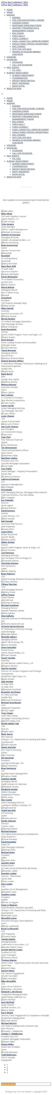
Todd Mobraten (9, 1054)
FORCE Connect (20, 38)
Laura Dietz (7, 531)
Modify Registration (23, 80)
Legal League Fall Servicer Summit (30, 41)
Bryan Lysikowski (9, 928)
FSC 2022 (16, 70)
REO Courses (18, 46)
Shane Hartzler (8, 747)
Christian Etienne (9, 563)
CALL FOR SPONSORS (22, 65)
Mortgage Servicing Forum (26, 25)
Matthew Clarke (9, 458)
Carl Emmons (7, 552)
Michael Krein (8, 852)
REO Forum (18, 33)
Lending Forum (20, 22)
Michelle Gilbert (9, 637)
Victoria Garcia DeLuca (12, 626)
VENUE (10, 12)
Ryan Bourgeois (9, 329)
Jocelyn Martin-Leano (11, 949)
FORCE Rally (18, 36)
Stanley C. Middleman (12, 1033)
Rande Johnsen (8, 821)
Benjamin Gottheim (11, 692)
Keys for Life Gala (21, 49)
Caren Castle (7, 405)
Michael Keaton (9, 831)
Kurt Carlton (7, 395)
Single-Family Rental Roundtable (30, 43)
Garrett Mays (7, 970)
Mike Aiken (6, 213)
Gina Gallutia (7, 616)
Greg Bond (6, 297)
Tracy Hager (7, 713)
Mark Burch (6, 374)
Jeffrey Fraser (8, 594)
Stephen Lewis (8, 894)
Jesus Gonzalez (8, 647)
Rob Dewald (7, 521)
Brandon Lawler (9, 873)
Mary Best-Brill (8, 266)
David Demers (8, 510)
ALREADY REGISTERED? (18, 72)
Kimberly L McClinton (11, 991)
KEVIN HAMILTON (10, 723)
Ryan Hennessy (8, 768)
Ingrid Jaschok (8, 810)
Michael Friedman (10, 605)
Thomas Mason (9, 960)
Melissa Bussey (8, 384)
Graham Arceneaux (10, 234)
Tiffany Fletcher (9, 584)
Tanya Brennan (8, 350)
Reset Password (20, 83)
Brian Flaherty (8, 573)
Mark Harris (7, 734)
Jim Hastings (7, 757)
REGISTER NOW (14, 88)
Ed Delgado (6, 489)
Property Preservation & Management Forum (25, 29)
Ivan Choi (6, 437)
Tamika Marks (8, 939)
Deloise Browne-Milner (12, 361)
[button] (8, 1084)
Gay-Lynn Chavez (9, 426)
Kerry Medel (7, 1012)
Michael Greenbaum (11, 702)
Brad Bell (5, 255)
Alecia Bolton (7, 287)
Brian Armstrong (9, 245)
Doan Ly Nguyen (9, 905)
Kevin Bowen (7, 340)
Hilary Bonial (7, 308)
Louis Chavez (7, 416)
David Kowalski (8, 842)
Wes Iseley (6, 800)
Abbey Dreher (8, 542)
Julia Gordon (7, 681)
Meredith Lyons (9, 918)
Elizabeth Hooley (9, 789)
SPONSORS (12, 59)
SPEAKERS (11, 57)
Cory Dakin (6, 468)
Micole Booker (8, 319)
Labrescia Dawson (10, 479)
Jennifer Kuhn (8, 863)
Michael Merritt (9, 1023)
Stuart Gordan (8, 658)
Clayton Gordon (9, 668)
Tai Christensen (9, 447)
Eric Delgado (7, 500)
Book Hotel (18, 86)
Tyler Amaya (7, 224)
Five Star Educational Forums (28, 20)
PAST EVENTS (13, 67)
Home (9, 9)
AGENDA (11, 15)
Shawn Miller (7, 1044)
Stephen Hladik (8, 778)
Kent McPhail (7, 1002)
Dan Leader (6, 884)
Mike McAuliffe (8, 981)
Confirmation (19, 78)
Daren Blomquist (9, 276)
